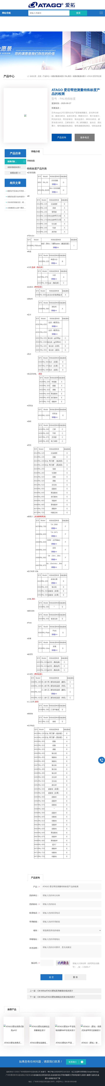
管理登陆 (83, 1072)
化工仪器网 (76, 1072)
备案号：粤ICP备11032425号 (52, 1072)
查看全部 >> (15, 173)
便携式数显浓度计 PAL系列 (61, 76)
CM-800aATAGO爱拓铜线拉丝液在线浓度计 (56, 997)
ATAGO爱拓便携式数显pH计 (14, 1043)
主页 (39, 76)
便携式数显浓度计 (79, 76)
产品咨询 (61, 137)
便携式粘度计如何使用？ (16, 197)
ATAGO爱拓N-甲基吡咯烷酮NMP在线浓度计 (66, 1043)
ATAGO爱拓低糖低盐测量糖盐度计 (40, 1043)
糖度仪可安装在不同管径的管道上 (16, 191)
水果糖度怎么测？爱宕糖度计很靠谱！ (16, 208)
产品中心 (46, 76)
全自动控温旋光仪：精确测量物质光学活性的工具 (16, 202)
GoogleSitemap (93, 1072)
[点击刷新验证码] (63, 963)
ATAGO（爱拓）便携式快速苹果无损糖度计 (91, 1043)
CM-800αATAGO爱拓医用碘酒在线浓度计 (55, 991)
